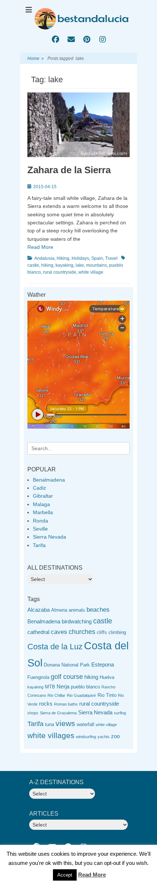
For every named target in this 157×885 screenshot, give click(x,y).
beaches (98, 609)
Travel (111, 258)
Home (35, 58)
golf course (67, 676)
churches (82, 631)
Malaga (41, 504)
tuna (49, 724)
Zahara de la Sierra (69, 169)
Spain (97, 258)
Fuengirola (38, 677)
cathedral (38, 632)
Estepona (102, 664)
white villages (50, 735)
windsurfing (86, 736)
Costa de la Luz (55, 646)
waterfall (85, 724)
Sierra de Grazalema (58, 713)
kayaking (64, 265)
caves (59, 631)
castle (102, 621)
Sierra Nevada (49, 537)
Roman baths (66, 704)
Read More (40, 247)
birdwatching (77, 621)
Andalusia (44, 258)
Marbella (43, 512)
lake (80, 265)
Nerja (63, 686)
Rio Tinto (106, 695)
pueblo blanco (85, 687)
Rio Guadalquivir (81, 695)
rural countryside (59, 272)
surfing (120, 713)
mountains (96, 265)
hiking (47, 265)
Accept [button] (64, 875)
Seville (40, 529)
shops (32, 713)
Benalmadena (49, 480)
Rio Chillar (56, 695)
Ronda (40, 521)
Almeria (59, 610)
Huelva (107, 677)
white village (90, 272)
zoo (115, 736)
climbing (117, 632)
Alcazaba (38, 610)
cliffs (102, 632)
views (65, 723)
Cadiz (39, 488)
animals (77, 610)
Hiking (63, 258)
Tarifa (39, 545)
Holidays (80, 258)
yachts (103, 736)
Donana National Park (67, 665)
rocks (46, 703)
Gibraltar (43, 496)
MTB (50, 687)
